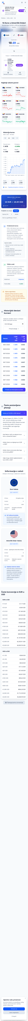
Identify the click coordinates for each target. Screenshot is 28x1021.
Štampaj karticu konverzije (15, 702)
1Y (17, 138)
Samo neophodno (14, 1012)
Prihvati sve (14, 1009)
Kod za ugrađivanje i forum (9, 217)
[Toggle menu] (25, 2)
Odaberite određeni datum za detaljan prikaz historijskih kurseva (13, 319)
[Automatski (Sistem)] (25, 11)
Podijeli (16, 210)
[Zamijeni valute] (14, 35)
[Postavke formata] (25, 7)
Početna (3, 18)
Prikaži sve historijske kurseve (14, 389)
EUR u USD (10, 18)
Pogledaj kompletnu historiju (15, 187)
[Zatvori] (25, 998)
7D (5, 138)
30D (9, 138)
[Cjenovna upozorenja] (22, 2)
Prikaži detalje (13, 329)
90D (13, 138)
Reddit (16, 214)
